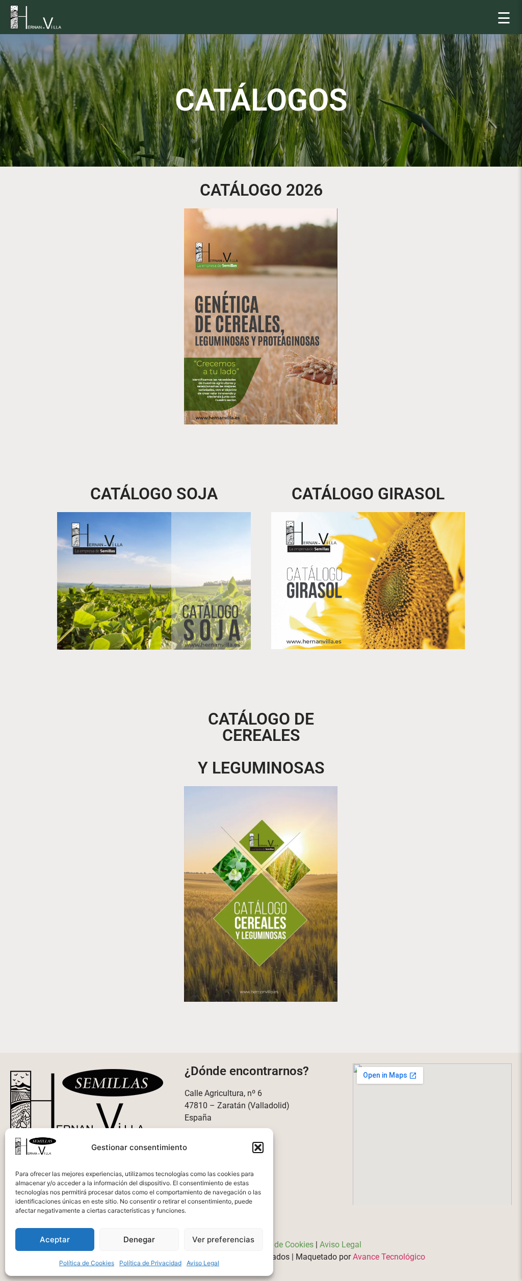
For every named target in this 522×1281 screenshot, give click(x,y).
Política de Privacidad (150, 1263)
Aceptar (55, 1239)
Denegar (139, 1239)
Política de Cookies (86, 1263)
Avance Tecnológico (389, 1257)
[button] (258, 1147)
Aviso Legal (203, 1263)
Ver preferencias (223, 1239)
